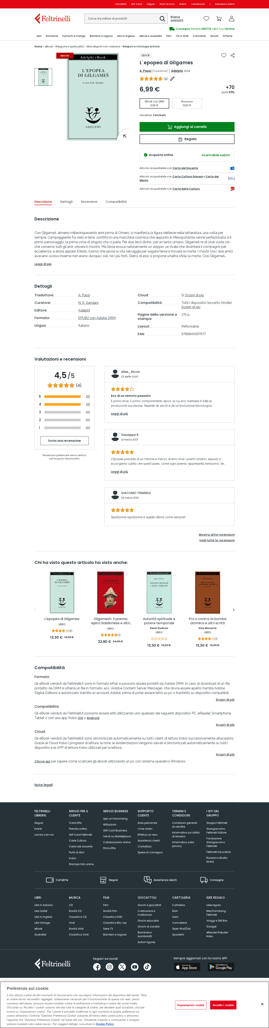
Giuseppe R (129, 435)
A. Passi (145, 71)
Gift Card (136, 4)
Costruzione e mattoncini (146, 913)
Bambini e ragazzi (115, 934)
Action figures (146, 942)
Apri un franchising (115, 818)
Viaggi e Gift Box (216, 920)
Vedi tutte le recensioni (217, 540)
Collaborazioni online (117, 842)
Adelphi (177, 71)
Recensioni (89, 202)
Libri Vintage (42, 923)
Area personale (147, 823)
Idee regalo (213, 905)
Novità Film (110, 911)
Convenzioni (198, 4)
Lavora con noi (44, 834)
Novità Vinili (76, 928)
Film (105, 905)
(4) (79, 385)
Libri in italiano (43, 905)
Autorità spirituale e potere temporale (159, 621)
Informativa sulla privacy (183, 844)
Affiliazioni (109, 824)
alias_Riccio (130, 372)
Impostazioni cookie (190, 1005)
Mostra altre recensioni (217, 535)
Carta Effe (75, 823)
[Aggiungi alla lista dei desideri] (223, 55)
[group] (184, 28)
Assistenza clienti (225, 4)
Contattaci (145, 846)
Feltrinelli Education (218, 852)
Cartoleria (178, 905)
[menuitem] (39, 36)
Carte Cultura (77, 840)
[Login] (231, 18)
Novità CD (75, 911)
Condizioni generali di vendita (184, 824)
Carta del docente (80, 846)
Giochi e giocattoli (149, 905)
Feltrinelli (159, 115)
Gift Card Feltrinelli (80, 834)
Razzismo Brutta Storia (216, 859)
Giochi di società (149, 926)
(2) (88, 396)
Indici (72, 858)
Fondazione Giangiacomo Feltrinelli (215, 842)
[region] (134, 1004)
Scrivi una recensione (64, 441)
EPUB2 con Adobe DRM (97, 318)
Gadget (211, 926)
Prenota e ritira (78, 829)
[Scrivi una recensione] (172, 78)
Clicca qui (42, 761)
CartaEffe (120, 4)
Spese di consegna (150, 852)
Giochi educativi (148, 920)
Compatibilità (116, 202)
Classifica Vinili (79, 934)
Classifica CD (78, 917)
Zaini (175, 917)
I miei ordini (145, 829)
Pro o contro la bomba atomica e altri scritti (207, 621)
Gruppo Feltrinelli (216, 823)
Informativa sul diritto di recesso (186, 834)
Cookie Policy (105, 1024)
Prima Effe (109, 848)
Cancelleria (179, 923)
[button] (162, 18)
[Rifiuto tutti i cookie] (262, 1004)
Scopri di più (194, 295)
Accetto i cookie (223, 1005)
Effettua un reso (147, 834)
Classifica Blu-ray (115, 923)
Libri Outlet (40, 911)
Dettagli (66, 202)
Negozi (151, 4)
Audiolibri (40, 934)
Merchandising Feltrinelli (216, 913)
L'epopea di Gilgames (61, 619)
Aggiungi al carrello (190, 127)
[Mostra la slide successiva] (234, 609)
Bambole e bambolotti (145, 934)
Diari (175, 911)
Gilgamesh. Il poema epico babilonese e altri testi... (110, 621)
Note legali (43, 785)
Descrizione (43, 202)
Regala (190, 139)
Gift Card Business (115, 830)
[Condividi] (233, 55)
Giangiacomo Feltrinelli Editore (216, 830)
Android (93, 718)
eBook (38, 928)
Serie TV (108, 928)
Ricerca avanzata (177, 18)
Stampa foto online (81, 864)
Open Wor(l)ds (181, 928)
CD (71, 905)
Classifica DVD (112, 917)
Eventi (182, 4)
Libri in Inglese (43, 917)
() (166, 79)
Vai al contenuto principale (52, 4)
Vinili (72, 923)
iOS (80, 718)
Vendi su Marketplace (117, 836)
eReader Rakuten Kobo (217, 934)
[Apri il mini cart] (219, 18)
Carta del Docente (185, 168)
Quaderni (178, 934)
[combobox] (126, 18)
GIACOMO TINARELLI (136, 493)
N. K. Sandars (88, 303)
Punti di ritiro (167, 4)
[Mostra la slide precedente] (35, 609)
